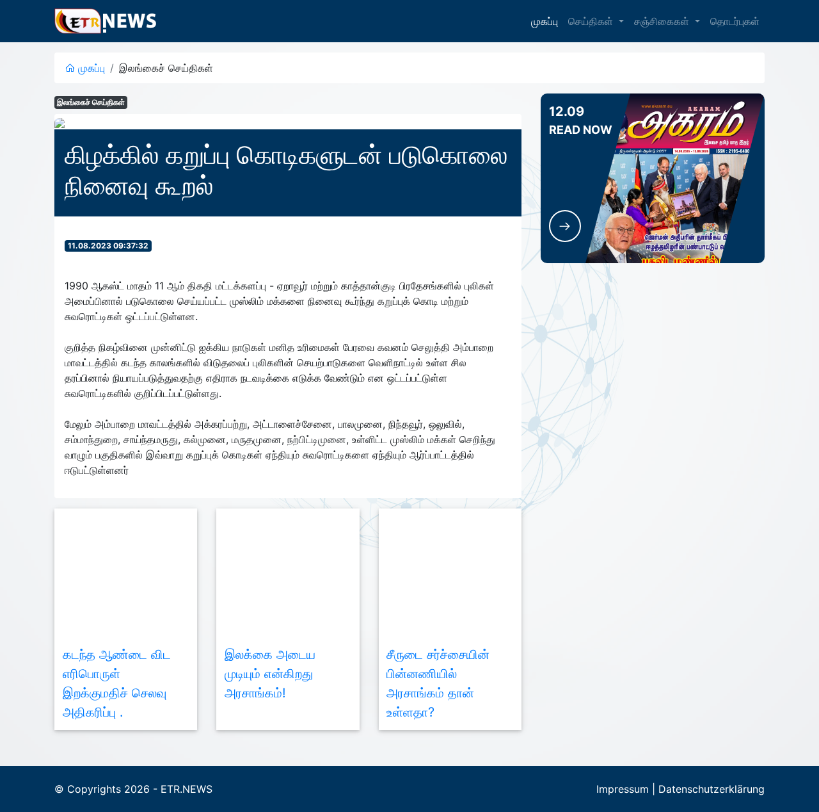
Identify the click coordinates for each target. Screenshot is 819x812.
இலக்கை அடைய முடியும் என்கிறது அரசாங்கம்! (270, 674)
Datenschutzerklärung (711, 789)
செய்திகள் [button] (592, 21)
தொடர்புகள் (734, 21)
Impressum (622, 789)
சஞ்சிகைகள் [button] (663, 21)
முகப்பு (544, 21)
